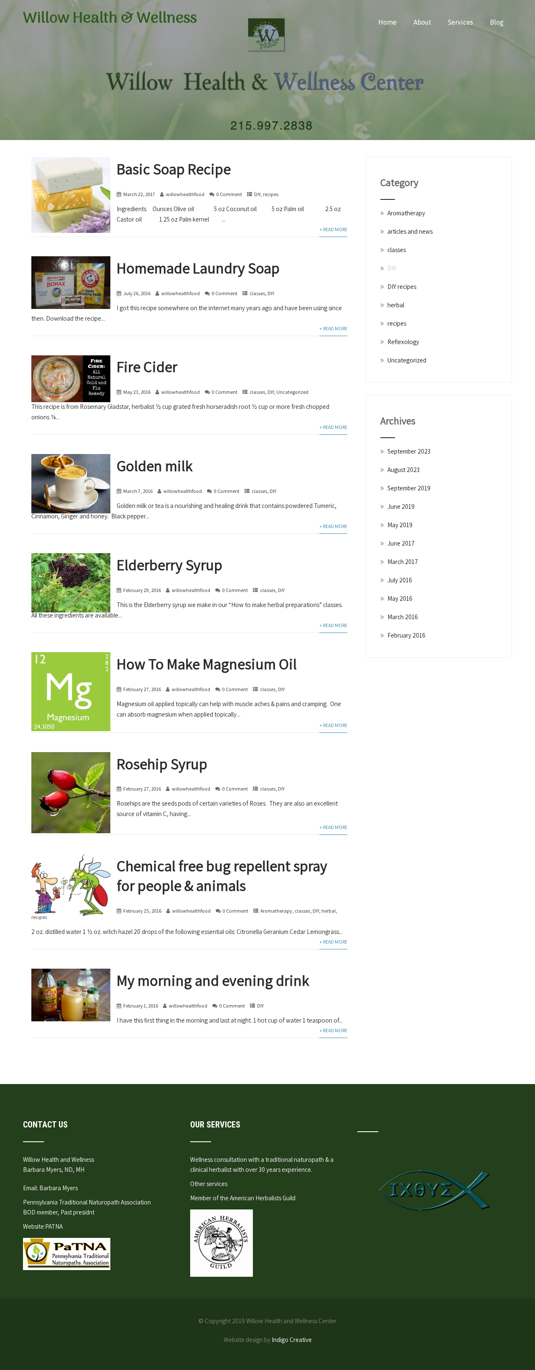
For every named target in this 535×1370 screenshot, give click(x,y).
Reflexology (403, 342)
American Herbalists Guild (263, 1198)
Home (387, 22)
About (422, 22)
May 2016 (400, 598)
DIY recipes (401, 287)
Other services (208, 1184)
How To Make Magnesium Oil (207, 664)
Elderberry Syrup (169, 564)
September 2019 (409, 488)
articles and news (410, 231)
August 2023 (403, 470)
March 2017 (402, 562)
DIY (257, 194)
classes (257, 293)
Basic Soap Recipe (174, 169)
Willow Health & (110, 18)
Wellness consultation (218, 1159)
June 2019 (401, 506)
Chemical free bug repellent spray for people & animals (222, 875)
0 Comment (229, 194)
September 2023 (409, 451)
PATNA (54, 1226)
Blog (497, 22)
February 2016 (406, 635)
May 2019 (400, 525)
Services (460, 22)
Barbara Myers (58, 1188)
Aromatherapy (276, 911)
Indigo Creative (292, 1340)
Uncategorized (292, 392)
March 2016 (402, 617)
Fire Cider (147, 366)
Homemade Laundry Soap (198, 268)
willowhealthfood (185, 194)
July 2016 (399, 580)
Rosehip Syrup (162, 763)
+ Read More (333, 229)
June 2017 (401, 543)
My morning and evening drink (213, 980)
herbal (328, 911)
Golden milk (155, 465)
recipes (270, 194)
